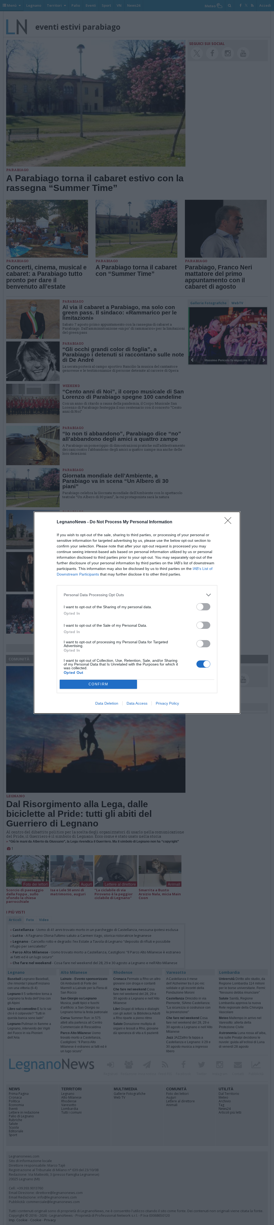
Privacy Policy (167, 703)
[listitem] (137, 595)
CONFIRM (98, 684)
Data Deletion (106, 703)
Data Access (137, 703)
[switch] (203, 606)
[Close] (229, 522)
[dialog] (137, 612)
